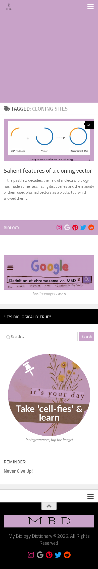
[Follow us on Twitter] (83, 227)
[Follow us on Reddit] (91, 227)
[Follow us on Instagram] (59, 227)
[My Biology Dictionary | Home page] (10, 6)
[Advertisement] (49, 51)
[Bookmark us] (67, 227)
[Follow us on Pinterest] (75, 227)
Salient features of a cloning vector (48, 170)
